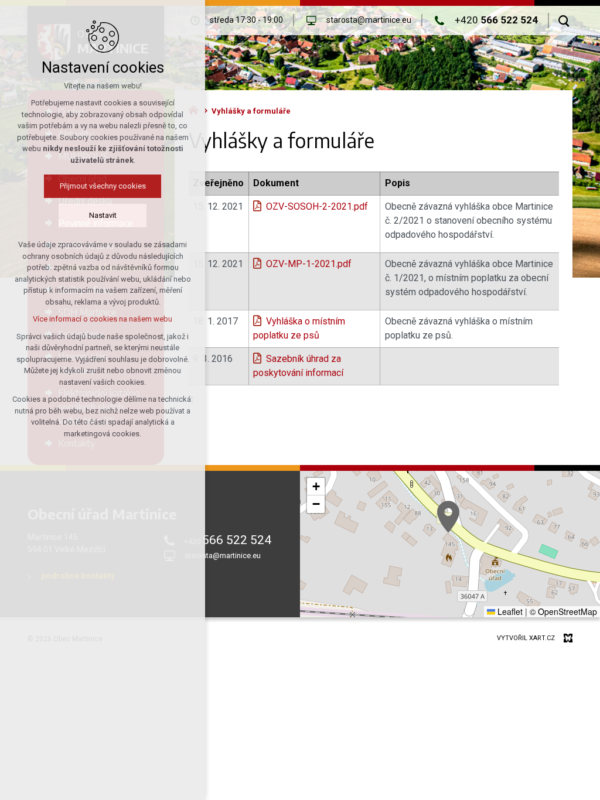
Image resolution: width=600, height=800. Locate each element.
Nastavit (103, 215)
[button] (448, 517)
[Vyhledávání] (564, 20)
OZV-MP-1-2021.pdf (309, 263)
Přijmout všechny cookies (103, 186)
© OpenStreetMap (563, 611)
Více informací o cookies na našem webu (102, 318)
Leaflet (509, 611)
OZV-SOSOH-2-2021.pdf (317, 206)
